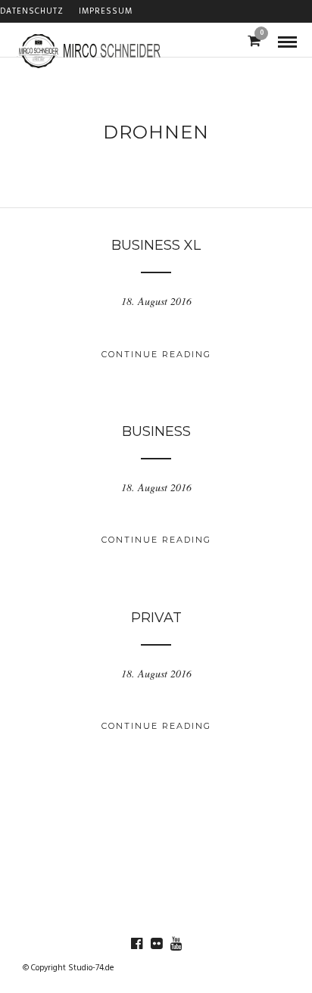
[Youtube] (176, 943)
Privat (156, 617)
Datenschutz (32, 11)
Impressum (106, 11)
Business (156, 431)
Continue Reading (156, 354)
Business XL (156, 245)
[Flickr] (156, 943)
